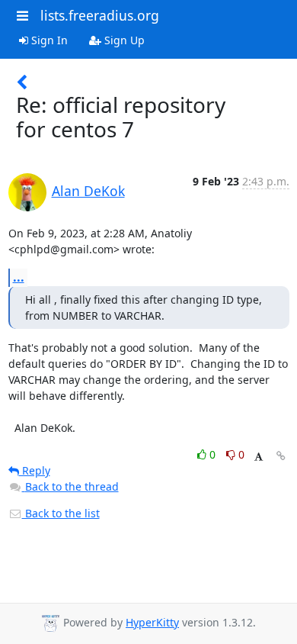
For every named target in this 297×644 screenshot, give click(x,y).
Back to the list (61, 513)
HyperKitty (152, 622)
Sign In (48, 40)
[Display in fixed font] (258, 456)
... (18, 277)
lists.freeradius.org (99, 15)
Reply (34, 470)
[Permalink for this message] (281, 456)
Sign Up (123, 40)
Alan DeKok (88, 191)
